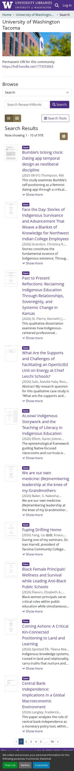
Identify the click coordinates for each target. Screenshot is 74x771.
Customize (41, 765)
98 (52, 741)
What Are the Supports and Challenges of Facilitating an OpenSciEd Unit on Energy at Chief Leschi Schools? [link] (45, 364)
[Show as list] (9, 118)
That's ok (10, 765)
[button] (57, 5)
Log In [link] (67, 5)
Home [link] (6, 15)
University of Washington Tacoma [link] (35, 15)
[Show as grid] (17, 118)
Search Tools (57, 118)
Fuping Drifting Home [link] (41, 529)
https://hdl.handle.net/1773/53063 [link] (27, 66)
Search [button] (61, 104)
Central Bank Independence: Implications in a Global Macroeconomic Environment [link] (43, 695)
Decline (25, 765)
